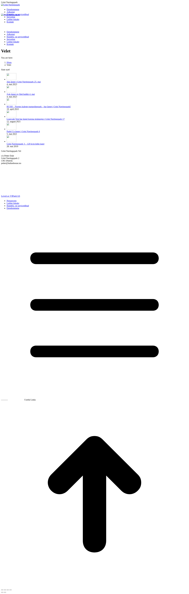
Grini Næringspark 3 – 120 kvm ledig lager (25, 144)
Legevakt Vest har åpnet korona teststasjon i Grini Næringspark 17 (36, 119)
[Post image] (11, 79)
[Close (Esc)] (2, 589)
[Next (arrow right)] (5, 592)
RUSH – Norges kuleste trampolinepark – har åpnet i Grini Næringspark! (39, 106)
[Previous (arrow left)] (2, 592)
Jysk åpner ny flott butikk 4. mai (21, 94)
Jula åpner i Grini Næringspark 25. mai (24, 82)
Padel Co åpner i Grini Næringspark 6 (23, 131)
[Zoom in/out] (10, 589)
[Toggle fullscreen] (8, 589)
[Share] (5, 589)
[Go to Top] (94, 586)
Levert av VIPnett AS (10, 196)
